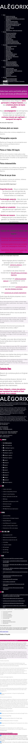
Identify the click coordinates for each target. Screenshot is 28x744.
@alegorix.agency (8, 457)
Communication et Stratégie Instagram (11, 518)
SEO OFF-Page (6, 552)
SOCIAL (3, 512)
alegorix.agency (16, 265)
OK (0, 631)
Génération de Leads (7, 503)
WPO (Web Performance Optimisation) (10, 508)
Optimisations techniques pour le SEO (10, 501)
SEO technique (6, 547)
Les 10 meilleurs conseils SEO (9, 581)
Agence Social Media (19, 609)
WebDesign (5, 499)
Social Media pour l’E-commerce (9, 523)
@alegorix (6, 462)
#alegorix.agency (8, 450)
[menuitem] (15, 22)
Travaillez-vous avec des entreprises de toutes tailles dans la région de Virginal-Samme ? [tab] (13, 341)
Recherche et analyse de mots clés (10, 539)
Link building (5, 542)
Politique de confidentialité (6, 732)
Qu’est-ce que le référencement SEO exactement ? (13, 598)
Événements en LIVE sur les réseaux (10, 528)
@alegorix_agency (8, 452)
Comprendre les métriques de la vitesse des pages (13, 603)
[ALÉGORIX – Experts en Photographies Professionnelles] (14, 12)
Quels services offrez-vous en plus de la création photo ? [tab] (13, 313)
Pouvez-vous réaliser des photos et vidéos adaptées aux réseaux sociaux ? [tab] (13, 355)
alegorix (6, 460)
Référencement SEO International (9, 537)
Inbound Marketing (6, 506)
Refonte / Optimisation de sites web (10, 496)
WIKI (3, 592)
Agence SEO (10, 609)
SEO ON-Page (5, 549)
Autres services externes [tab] (6, 697)
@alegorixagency (8, 482)
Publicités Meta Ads (7, 520)
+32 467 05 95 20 (8, 445)
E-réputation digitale (7, 544)
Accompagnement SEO (7, 534)
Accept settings (4, 734)
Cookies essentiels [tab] (4, 660)
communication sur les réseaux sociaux (16, 288)
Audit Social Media (6, 515)
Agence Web (3, 609)
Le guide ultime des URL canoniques (10, 579)
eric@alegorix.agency (9, 448)
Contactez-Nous (5, 368)
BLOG (2, 555)
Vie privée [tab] (2, 725)
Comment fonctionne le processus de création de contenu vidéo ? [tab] (12, 327)
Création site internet (7, 489)
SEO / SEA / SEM (5, 531)
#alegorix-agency (8, 455)
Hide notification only (13, 734)
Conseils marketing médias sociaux (10, 525)
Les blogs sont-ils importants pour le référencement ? (14, 600)
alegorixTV (6, 472)
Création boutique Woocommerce (10, 491)
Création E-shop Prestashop (9, 494)
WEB (3, 486)
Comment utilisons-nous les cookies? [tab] (9, 640)
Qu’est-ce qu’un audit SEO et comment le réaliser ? (13, 558)
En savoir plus (4, 631)
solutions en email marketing (15, 292)
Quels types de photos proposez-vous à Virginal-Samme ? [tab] (13, 297)
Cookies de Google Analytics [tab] (6, 677)
